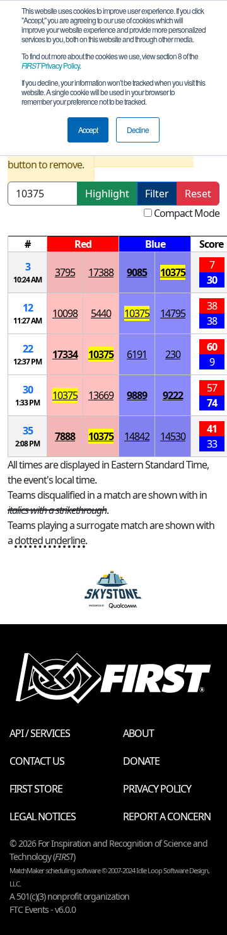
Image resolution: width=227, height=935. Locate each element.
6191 (137, 354)
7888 (65, 436)
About (138, 733)
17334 (65, 354)
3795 (65, 272)
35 (28, 431)
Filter (157, 193)
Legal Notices (42, 816)
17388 (101, 272)
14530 (172, 436)
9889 (137, 395)
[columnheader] (27, 244)
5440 (101, 313)
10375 (172, 272)
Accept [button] (88, 129)
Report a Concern (167, 816)
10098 (65, 313)
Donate (141, 761)
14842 (136, 436)
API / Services (39, 733)
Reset (198, 193)
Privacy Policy (50, 65)
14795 (172, 313)
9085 (137, 272)
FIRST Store (35, 789)
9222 (173, 395)
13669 (101, 395)
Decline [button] (138, 129)
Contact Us (36, 761)
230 (172, 354)
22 (28, 349)
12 (28, 308)
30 (28, 390)
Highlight (107, 193)
